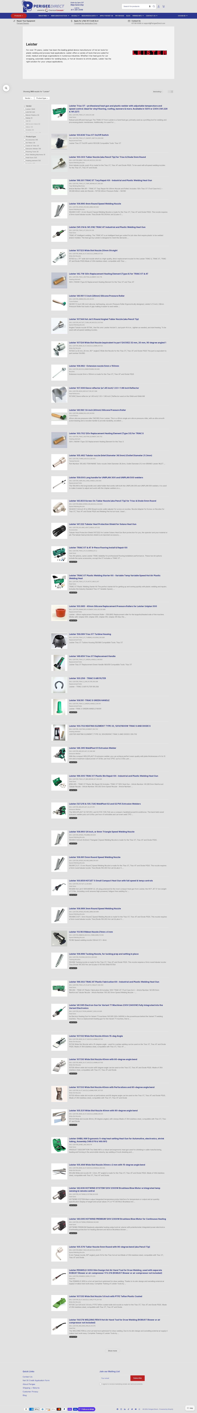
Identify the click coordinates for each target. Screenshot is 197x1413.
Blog (128, 16)
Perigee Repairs (23, 23)
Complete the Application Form (85, 23)
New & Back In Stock (59, 16)
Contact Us (150, 16)
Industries (43, 16)
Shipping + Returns (31, 1388)
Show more (112, 1351)
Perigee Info (137, 16)
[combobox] (139, 6)
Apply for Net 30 (106, 16)
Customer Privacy (30, 1391)
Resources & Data (89, 16)
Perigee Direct (153, 1409)
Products (17, 16)
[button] (150, 6)
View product (76, 126)
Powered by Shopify (166, 1409)
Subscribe (137, 1378)
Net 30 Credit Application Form (36, 1380)
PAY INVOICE (119, 16)
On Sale (74, 16)
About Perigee (29, 1384)
